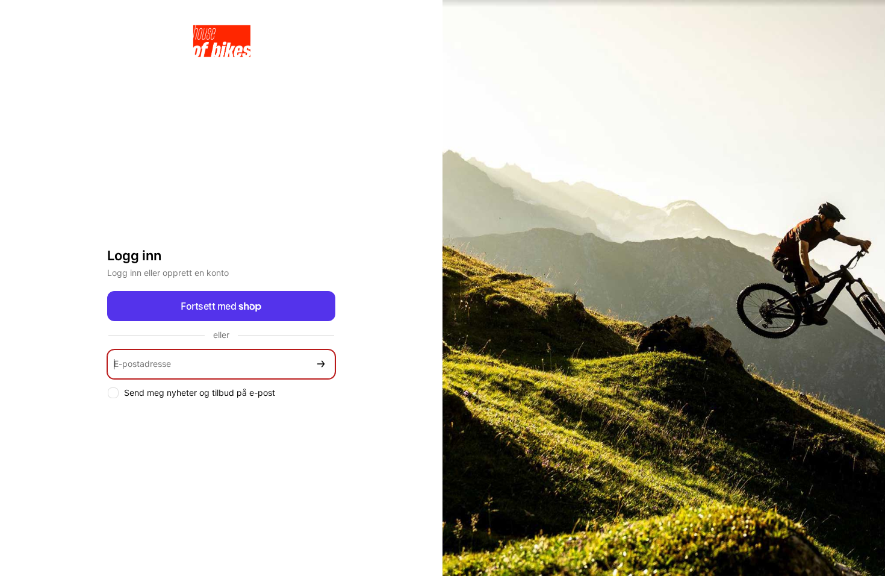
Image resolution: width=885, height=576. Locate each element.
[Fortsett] (321, 364)
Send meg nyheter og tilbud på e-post (199, 392)
